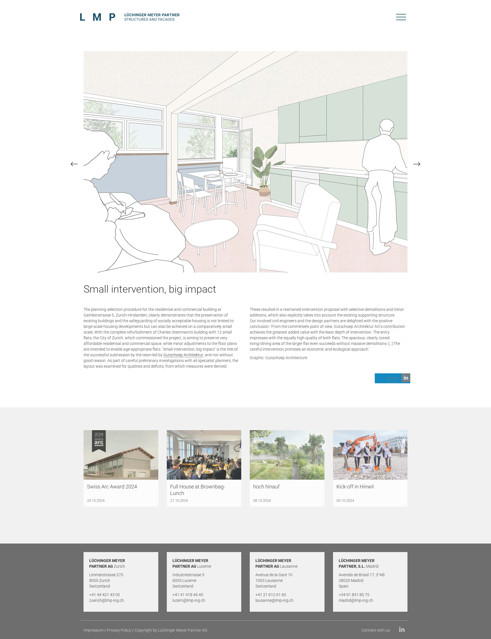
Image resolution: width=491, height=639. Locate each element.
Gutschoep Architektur (183, 355)
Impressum (93, 630)
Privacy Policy (119, 630)
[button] (392, 378)
